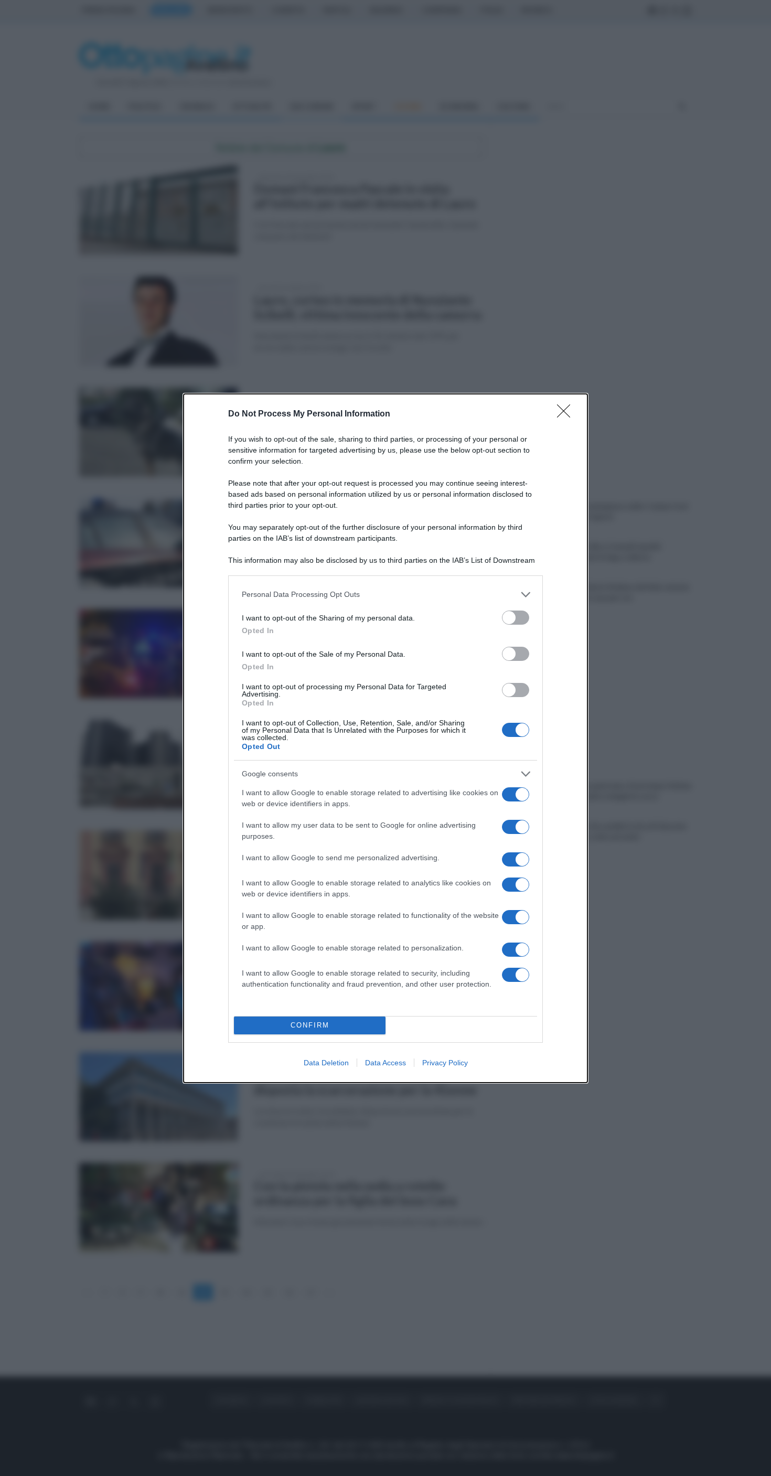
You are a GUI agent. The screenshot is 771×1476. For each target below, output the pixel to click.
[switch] (515, 618)
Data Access (385, 1062)
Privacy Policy (445, 1062)
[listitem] (385, 594)
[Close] (567, 414)
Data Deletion (326, 1062)
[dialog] (385, 738)
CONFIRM (310, 1025)
